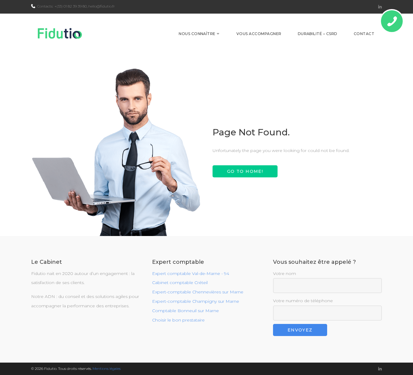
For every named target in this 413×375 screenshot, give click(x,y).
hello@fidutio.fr (101, 6)
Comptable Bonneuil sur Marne (185, 310)
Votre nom (284, 273)
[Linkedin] (380, 7)
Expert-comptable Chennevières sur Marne (197, 292)
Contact (364, 33)
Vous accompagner (258, 33)
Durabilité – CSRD (317, 33)
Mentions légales (107, 368)
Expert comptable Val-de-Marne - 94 (190, 273)
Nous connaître (197, 33)
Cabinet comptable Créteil (180, 282)
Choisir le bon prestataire (178, 320)
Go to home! (245, 171)
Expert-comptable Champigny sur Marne (195, 301)
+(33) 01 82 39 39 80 (70, 6)
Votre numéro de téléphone (303, 300)
